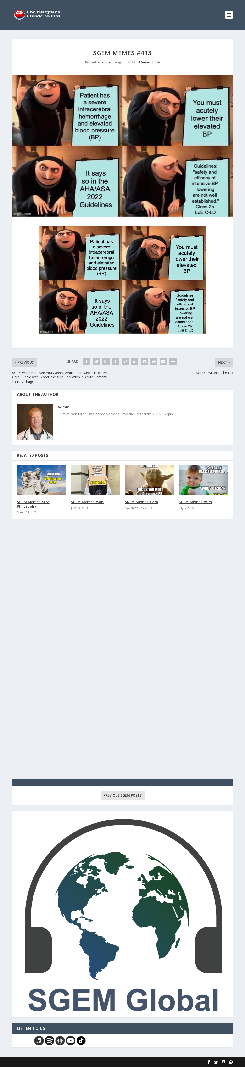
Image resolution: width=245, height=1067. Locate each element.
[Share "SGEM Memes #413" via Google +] (106, 361)
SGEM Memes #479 (195, 501)
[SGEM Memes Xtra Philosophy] (41, 480)
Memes (145, 62)
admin (106, 62)
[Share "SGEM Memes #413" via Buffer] (144, 361)
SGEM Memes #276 (141, 501)
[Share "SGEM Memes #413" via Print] (173, 361)
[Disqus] (122, 593)
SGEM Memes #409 (87, 501)
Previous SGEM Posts (123, 795)
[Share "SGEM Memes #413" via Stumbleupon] (154, 361)
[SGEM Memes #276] (149, 480)
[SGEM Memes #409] (95, 480)
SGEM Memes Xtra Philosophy (33, 503)
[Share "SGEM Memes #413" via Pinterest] (125, 361)
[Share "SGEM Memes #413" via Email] (163, 361)
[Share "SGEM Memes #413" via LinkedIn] (134, 361)
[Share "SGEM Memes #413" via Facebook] (87, 361)
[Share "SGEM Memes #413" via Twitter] (96, 361)
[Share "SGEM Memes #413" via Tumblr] (115, 361)
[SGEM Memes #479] (203, 480)
